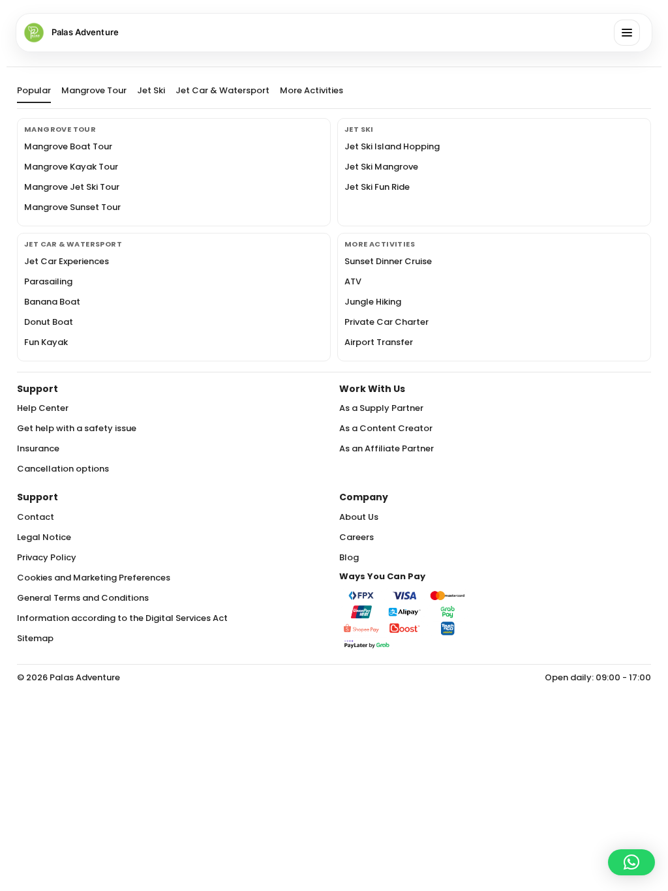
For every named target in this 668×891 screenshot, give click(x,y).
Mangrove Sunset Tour (72, 207)
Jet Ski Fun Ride (377, 187)
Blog (349, 557)
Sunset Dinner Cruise (388, 261)
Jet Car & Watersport (222, 91)
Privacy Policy (46, 557)
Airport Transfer (378, 342)
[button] (631, 862)
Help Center (42, 408)
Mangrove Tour (94, 91)
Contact (35, 517)
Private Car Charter (386, 322)
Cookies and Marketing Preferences (93, 577)
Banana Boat (52, 301)
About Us (358, 517)
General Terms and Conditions (83, 598)
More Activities (311, 91)
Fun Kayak (46, 342)
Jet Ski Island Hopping (392, 146)
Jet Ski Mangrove (381, 166)
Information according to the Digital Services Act (122, 618)
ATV (352, 281)
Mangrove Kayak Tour (71, 166)
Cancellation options (63, 468)
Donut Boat (48, 322)
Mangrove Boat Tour (68, 146)
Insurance (38, 448)
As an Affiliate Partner (386, 448)
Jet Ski (151, 91)
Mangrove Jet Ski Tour (71, 187)
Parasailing (48, 281)
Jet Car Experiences (66, 261)
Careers (356, 537)
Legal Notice (44, 537)
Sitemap (35, 638)
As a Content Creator (386, 428)
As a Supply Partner (381, 408)
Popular (34, 91)
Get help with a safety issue (76, 428)
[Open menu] (627, 33)
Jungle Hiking (372, 301)
